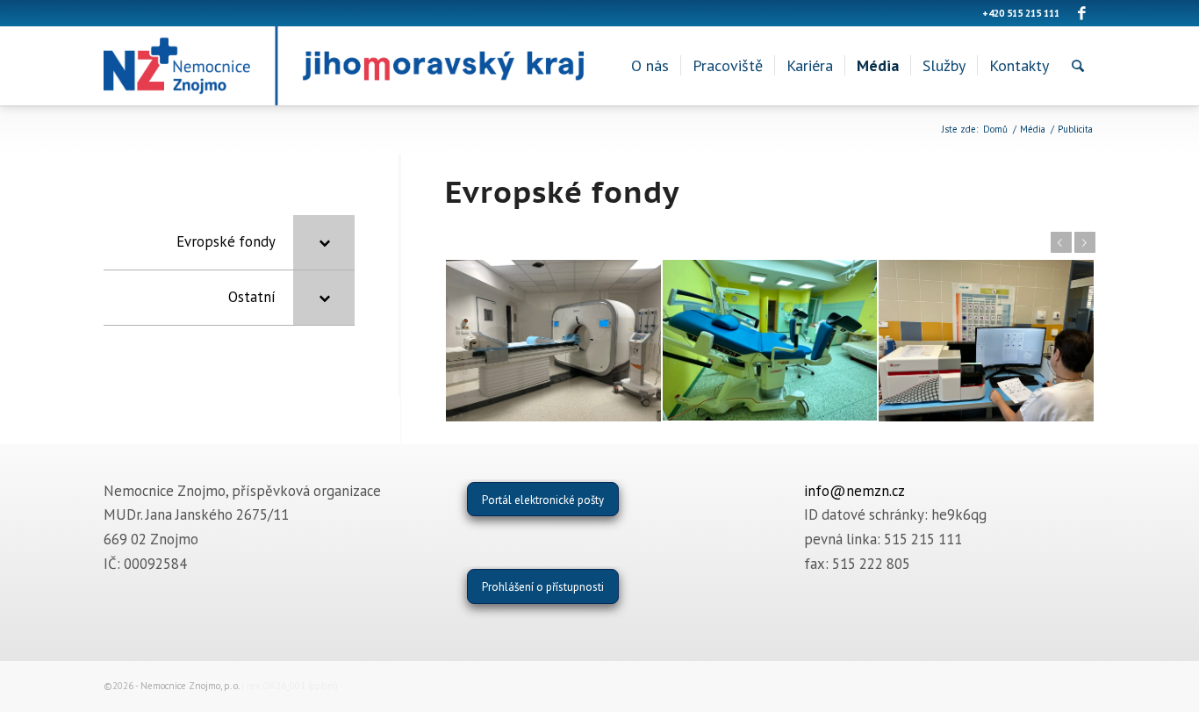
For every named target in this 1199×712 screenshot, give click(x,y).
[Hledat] (1077, 65)
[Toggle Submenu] (324, 242)
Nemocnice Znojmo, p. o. (189, 686)
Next (1084, 242)
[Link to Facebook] (1082, 13)
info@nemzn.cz (854, 490)
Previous (1061, 242)
